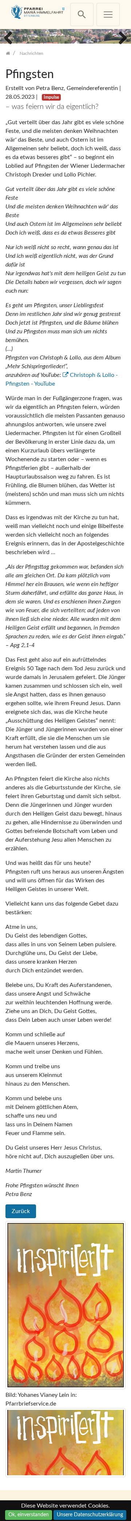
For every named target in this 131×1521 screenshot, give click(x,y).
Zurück (21, 1211)
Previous (11, 37)
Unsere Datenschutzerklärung (90, 1514)
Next (120, 37)
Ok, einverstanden (28, 1514)
